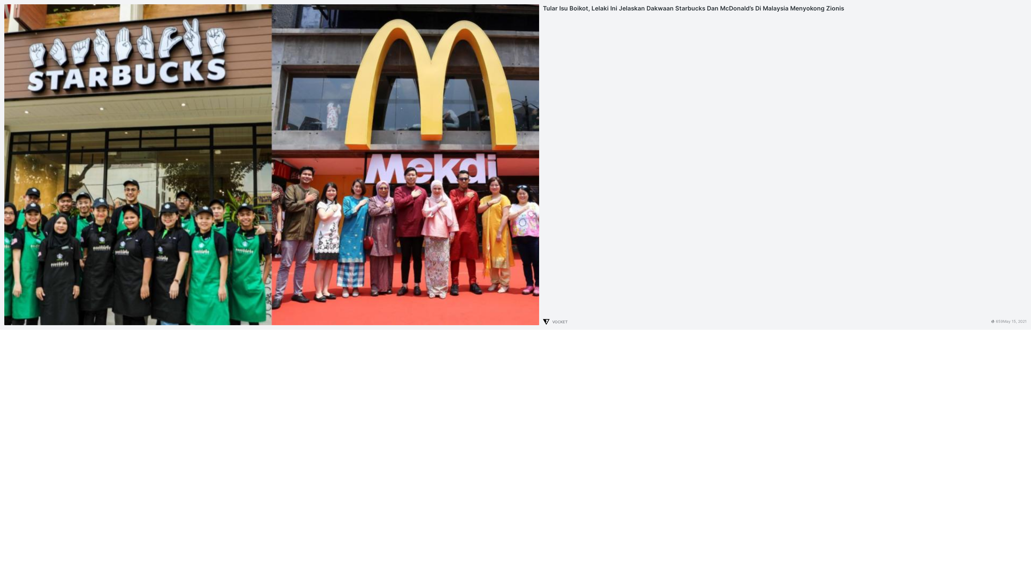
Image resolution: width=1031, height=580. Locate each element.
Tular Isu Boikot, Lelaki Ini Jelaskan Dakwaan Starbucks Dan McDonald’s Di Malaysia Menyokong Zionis (693, 8)
